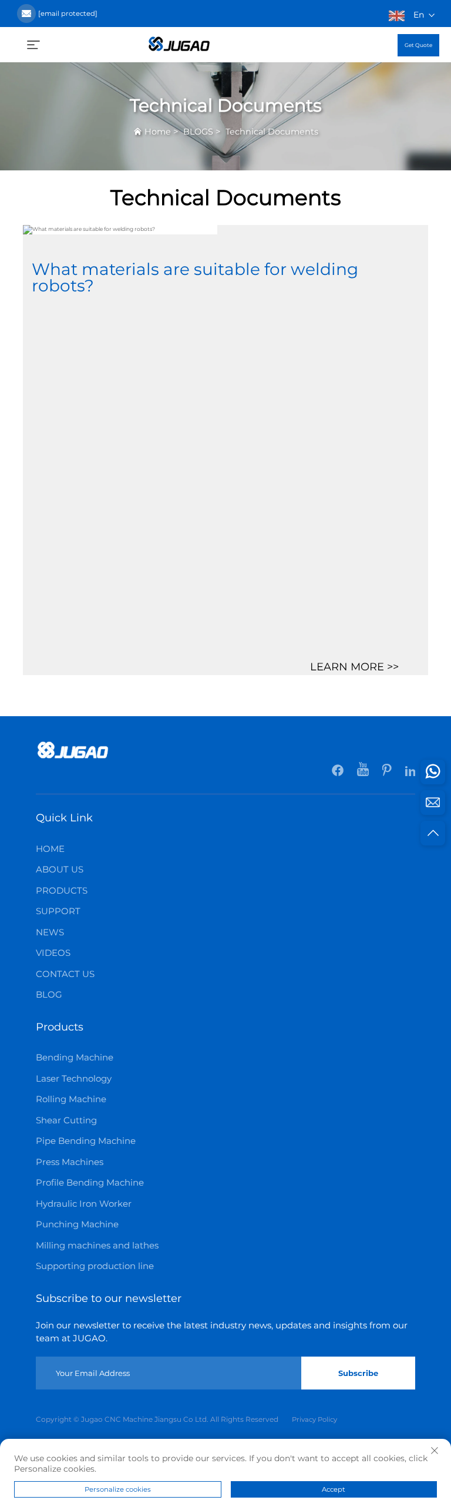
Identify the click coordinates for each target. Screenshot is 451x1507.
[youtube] (364, 771)
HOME (50, 848)
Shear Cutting (66, 1120)
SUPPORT (58, 911)
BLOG (49, 994)
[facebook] (338, 771)
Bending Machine (74, 1057)
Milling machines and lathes (97, 1245)
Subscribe (358, 1373)
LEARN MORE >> (354, 666)
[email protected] (67, 13)
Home (157, 131)
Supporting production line (95, 1265)
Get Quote (418, 45)
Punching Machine (77, 1224)
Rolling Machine (71, 1099)
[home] (179, 43)
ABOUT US (59, 869)
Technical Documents (272, 131)
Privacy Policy (314, 1419)
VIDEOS (53, 952)
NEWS (50, 932)
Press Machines (69, 1161)
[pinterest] (387, 771)
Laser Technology (74, 1078)
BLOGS (198, 131)
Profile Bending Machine (90, 1182)
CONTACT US (65, 973)
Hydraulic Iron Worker (84, 1203)
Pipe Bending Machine (86, 1140)
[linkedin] (410, 771)
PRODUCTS (61, 890)
